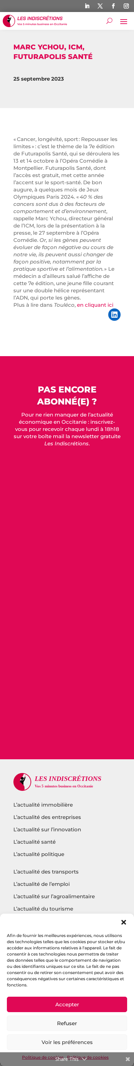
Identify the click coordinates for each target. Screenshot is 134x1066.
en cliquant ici (95, 305)
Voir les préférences (67, 1042)
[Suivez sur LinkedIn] (87, 6)
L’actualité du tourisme (43, 908)
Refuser (67, 1023)
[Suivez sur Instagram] (126, 6)
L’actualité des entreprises (47, 817)
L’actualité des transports (46, 871)
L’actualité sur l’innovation (47, 829)
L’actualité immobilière (43, 804)
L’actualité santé (34, 842)
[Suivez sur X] (100, 6)
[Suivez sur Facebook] (113, 6)
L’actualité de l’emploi (41, 884)
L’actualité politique (38, 854)
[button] (123, 922)
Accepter (67, 1004)
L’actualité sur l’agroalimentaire (54, 896)
